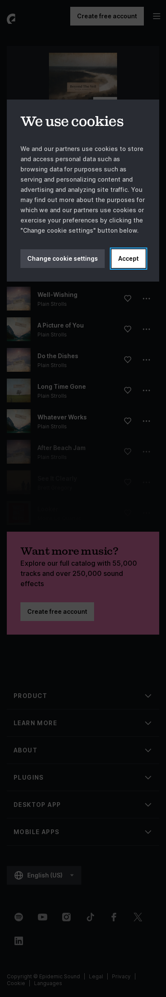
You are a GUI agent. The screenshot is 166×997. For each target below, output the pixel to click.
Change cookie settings (62, 258)
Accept (128, 258)
